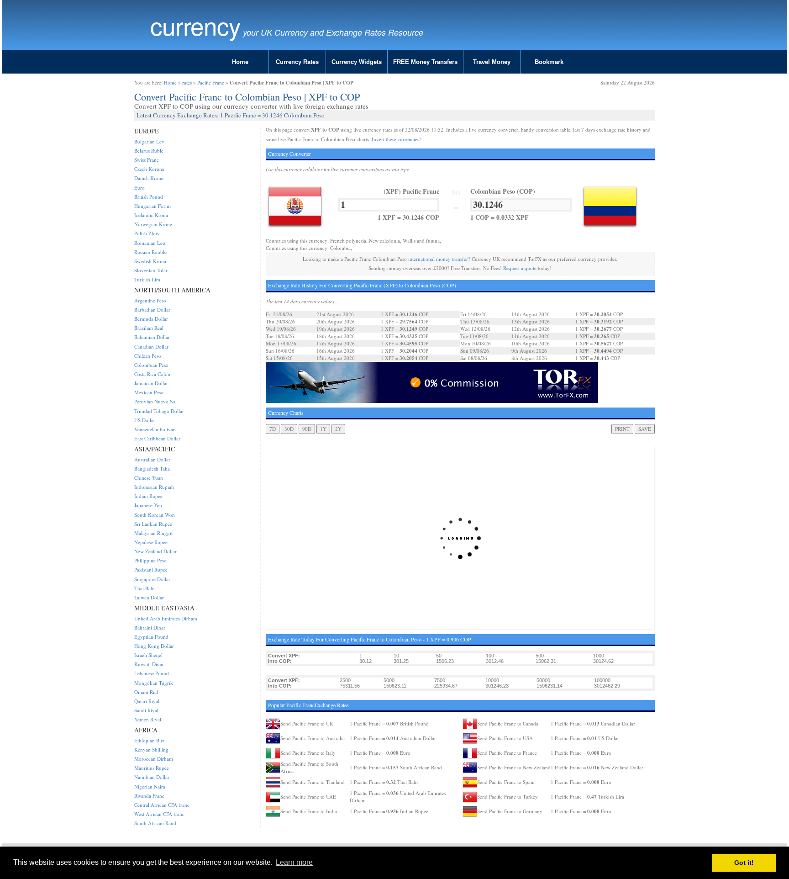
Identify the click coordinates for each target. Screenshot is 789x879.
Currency (195, 25)
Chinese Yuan (148, 477)
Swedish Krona (150, 261)
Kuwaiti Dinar (149, 664)
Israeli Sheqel (148, 654)
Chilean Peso (147, 355)
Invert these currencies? (396, 139)
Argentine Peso (150, 300)
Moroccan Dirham (153, 758)
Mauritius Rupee (151, 767)
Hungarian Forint (152, 205)
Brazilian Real (148, 327)
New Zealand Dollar (155, 551)
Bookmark (549, 61)
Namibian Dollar (151, 776)
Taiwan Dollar (149, 597)
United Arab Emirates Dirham (165, 618)
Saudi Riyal (146, 710)
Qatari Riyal (146, 701)
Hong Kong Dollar (154, 645)
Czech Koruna (149, 168)
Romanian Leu (149, 242)
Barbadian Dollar (152, 309)
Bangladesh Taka (152, 468)
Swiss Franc (146, 159)
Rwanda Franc (149, 795)
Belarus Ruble (148, 150)
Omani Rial (146, 691)
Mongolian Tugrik (153, 682)
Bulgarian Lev (149, 141)
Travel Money (491, 61)
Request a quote (520, 268)
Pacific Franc (210, 82)
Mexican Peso (148, 392)
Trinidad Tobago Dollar (159, 411)
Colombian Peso (151, 364)
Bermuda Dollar (151, 318)
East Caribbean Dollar (157, 438)
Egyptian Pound (151, 636)
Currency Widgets (356, 61)
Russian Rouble (150, 252)
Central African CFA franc (161, 804)
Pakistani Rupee (151, 569)
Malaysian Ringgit (153, 533)
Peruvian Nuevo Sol (155, 401)
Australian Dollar (152, 459)
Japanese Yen (148, 505)
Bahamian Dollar (152, 337)
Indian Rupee (148, 495)
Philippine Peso (150, 560)
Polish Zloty (147, 233)
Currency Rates (297, 61)
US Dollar (144, 420)
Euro (139, 187)
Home (240, 61)
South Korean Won (154, 514)
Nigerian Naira (149, 786)
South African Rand (155, 823)
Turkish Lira (147, 279)
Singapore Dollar (152, 579)
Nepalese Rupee (151, 542)
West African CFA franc (159, 813)
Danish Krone (148, 178)
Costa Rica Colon (152, 374)
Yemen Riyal (147, 719)
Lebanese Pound (151, 673)
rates (187, 82)
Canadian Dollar (151, 346)
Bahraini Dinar (149, 627)
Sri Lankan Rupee (153, 523)
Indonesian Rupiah (154, 486)
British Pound (148, 196)
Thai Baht (144, 588)
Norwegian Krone (153, 224)
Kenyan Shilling (151, 749)
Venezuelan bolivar (154, 429)
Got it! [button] (744, 862)
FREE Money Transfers (425, 61)
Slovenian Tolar (151, 270)
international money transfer (438, 258)
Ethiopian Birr (149, 740)
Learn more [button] (294, 862)
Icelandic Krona (151, 215)
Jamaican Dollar (151, 383)
